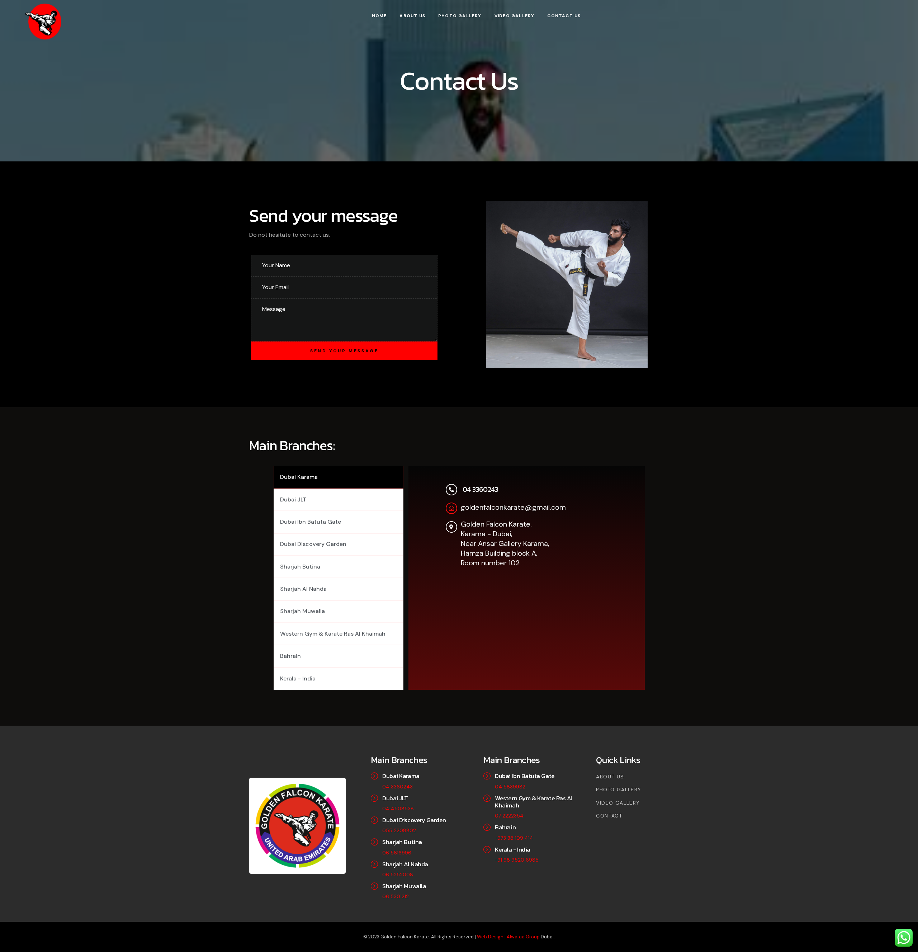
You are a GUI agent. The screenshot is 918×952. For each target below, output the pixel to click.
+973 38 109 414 (514, 838)
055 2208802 (399, 830)
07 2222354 (509, 815)
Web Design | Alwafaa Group (509, 937)
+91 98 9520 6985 (517, 860)
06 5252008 (397, 874)
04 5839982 (510, 786)
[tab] (338, 477)
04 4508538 (398, 808)
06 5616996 (396, 852)
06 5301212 (395, 896)
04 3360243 (397, 786)
